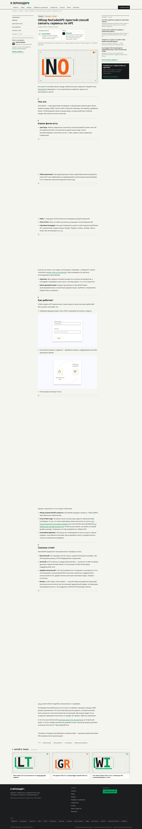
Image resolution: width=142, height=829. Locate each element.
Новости (15, 7)
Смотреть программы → (111, 76)
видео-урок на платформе (57, 272)
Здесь (40, 704)
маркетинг (32, 821)
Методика (76, 7)
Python (45, 821)
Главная (14, 11)
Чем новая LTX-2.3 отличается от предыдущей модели (29, 776)
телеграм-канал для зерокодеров (70, 720)
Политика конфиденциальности (84, 827)
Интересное (53, 821)
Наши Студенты (78, 821)
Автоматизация (47, 742)
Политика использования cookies (122, 827)
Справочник (54, 7)
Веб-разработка (58, 742)
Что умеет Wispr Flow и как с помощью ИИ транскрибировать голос (108, 776)
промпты (103, 821)
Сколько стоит (16, 30)
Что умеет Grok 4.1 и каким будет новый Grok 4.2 (70, 775)
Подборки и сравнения (41, 7)
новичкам (61, 821)
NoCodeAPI (42, 89)
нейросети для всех (113, 821)
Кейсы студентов (76, 808)
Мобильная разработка (81, 742)
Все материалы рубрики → (110, 60)
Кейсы (69, 7)
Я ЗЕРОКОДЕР (19, 3)
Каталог (62, 7)
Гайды (22, 7)
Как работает (16, 27)
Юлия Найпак (46, 34)
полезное (69, 821)
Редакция (69, 33)
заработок (124, 821)
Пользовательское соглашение (103, 827)
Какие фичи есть (17, 23)
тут (62, 231)
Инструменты (68, 742)
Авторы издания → (18, 51)
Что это (14, 20)
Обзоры (29, 7)
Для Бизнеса (94, 821)
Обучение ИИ (124, 7)
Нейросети (14, 821)
